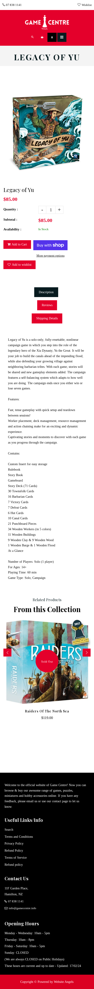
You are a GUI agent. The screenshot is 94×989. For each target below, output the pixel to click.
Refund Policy (14, 850)
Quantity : (10, 209)
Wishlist (87, 5)
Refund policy (14, 864)
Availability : (12, 229)
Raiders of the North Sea (47, 711)
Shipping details (47, 318)
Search (9, 829)
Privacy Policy (14, 843)
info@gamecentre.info (22, 908)
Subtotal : (10, 219)
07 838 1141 (13, 5)
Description (46, 292)
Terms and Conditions (19, 836)
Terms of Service (16, 857)
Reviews (47, 305)
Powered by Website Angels (55, 982)
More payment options (51, 255)
